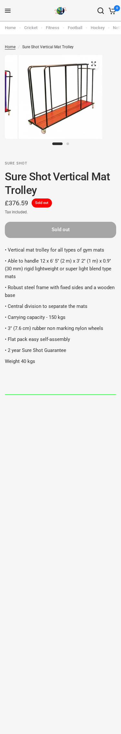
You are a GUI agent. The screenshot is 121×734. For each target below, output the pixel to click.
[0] (111, 10)
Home (10, 27)
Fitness (52, 27)
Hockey (98, 27)
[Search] (100, 10)
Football (75, 27)
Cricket (30, 27)
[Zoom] (93, 64)
